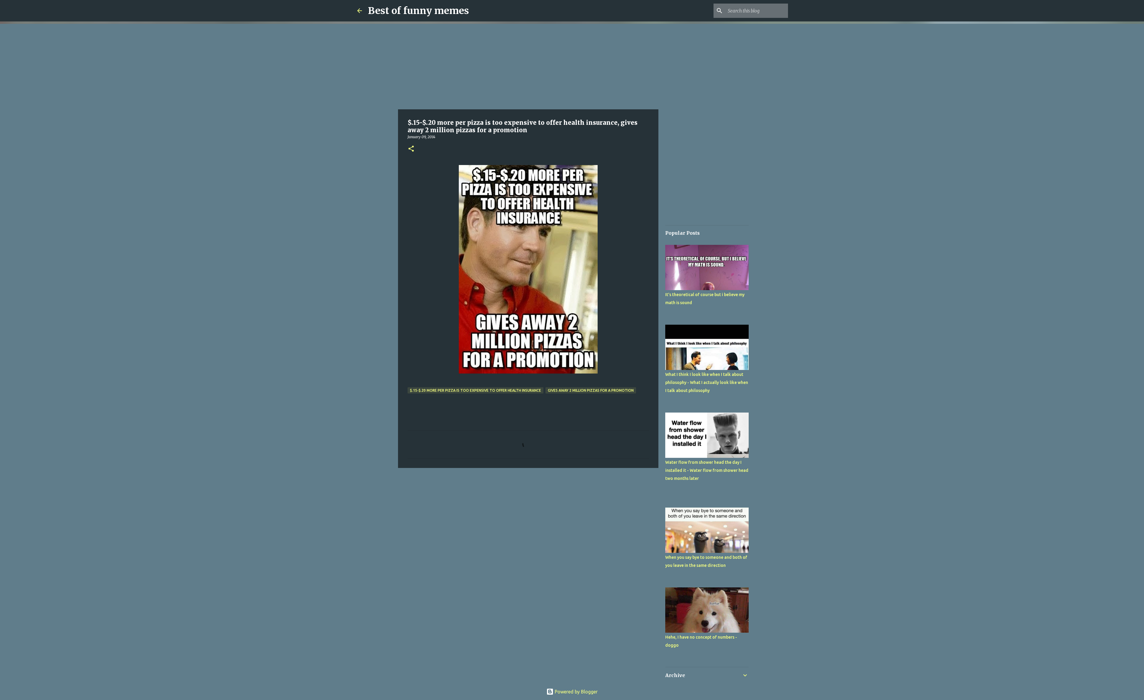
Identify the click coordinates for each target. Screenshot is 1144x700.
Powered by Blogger (576, 691)
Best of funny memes (418, 11)
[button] (411, 149)
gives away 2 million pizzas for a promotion (591, 390)
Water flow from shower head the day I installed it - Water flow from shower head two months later (706, 470)
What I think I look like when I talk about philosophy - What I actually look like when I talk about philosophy (706, 382)
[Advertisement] (528, 65)
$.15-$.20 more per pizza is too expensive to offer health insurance (475, 390)
